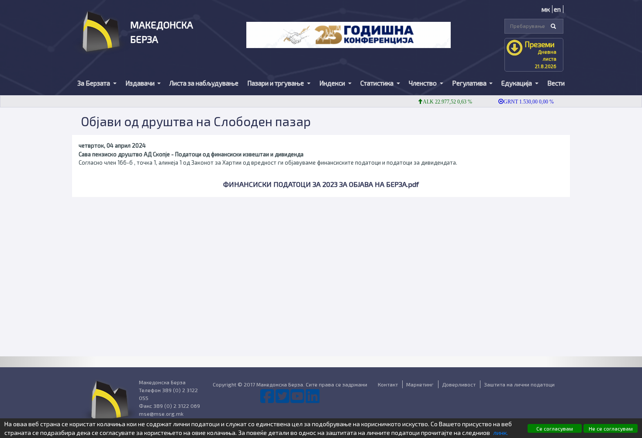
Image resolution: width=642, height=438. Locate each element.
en (557, 9)
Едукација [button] (517, 83)
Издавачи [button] (140, 83)
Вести (556, 83)
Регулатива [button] (470, 83)
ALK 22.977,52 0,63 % (442, 102)
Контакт (388, 384)
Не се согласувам (611, 428)
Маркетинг (420, 384)
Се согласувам (554, 428)
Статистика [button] (377, 83)
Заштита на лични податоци (519, 384)
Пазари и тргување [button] (276, 83)
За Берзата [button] (94, 83)
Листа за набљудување (203, 83)
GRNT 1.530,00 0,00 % (523, 102)
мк (546, 9)
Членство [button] (423, 83)
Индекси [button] (332, 83)
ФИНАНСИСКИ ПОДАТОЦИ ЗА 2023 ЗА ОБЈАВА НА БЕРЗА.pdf (321, 184)
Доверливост (459, 384)
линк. (500, 432)
